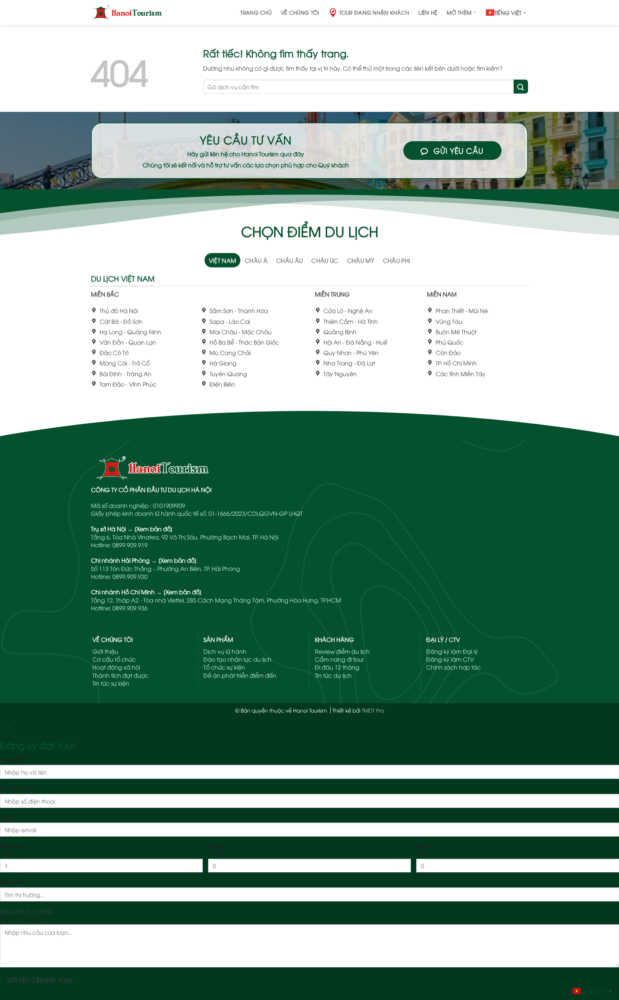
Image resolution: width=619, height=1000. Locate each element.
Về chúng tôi (300, 12)
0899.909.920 (130, 576)
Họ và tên (14, 759)
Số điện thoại (18, 788)
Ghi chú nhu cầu (21, 918)
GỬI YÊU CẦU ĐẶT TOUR (40, 980)
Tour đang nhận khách (374, 12)
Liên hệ (427, 12)
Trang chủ (256, 12)
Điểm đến (12, 881)
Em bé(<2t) (424, 849)
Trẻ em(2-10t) (216, 849)
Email (7, 816)
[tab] (223, 260)
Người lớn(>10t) (12, 849)
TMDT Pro (373, 710)
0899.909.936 (130, 608)
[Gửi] (521, 87)
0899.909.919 (130, 545)
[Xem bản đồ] (153, 529)
